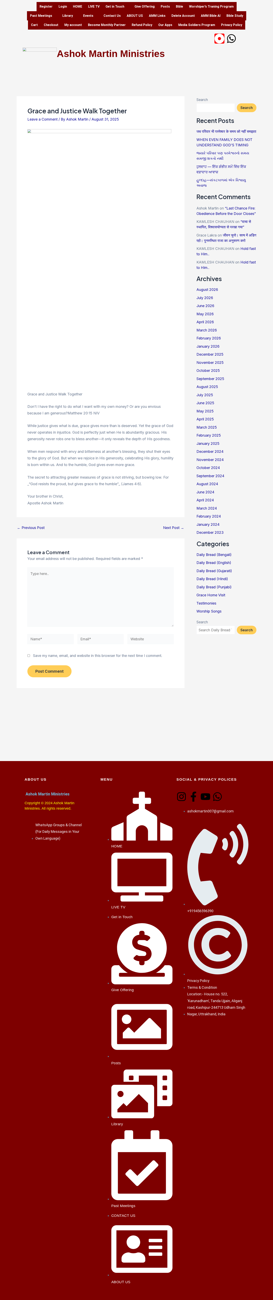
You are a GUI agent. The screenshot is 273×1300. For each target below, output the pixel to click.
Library (67, 16)
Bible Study (234, 16)
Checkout (51, 25)
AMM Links (157, 16)
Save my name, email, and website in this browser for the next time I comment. (97, 655)
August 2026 (207, 289)
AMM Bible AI (210, 16)
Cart (34, 25)
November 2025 (210, 362)
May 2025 (205, 411)
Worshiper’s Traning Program (211, 6)
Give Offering (145, 6)
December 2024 (209, 451)
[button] (117, 6)
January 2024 (207, 524)
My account (73, 25)
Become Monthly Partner (107, 25)
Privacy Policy (231, 25)
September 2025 (210, 379)
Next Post (173, 528)
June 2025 (205, 403)
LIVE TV (94, 6)
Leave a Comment (42, 119)
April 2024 (205, 500)
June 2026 (205, 306)
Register (46, 6)
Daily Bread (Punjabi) (214, 587)
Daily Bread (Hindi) (212, 579)
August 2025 (207, 387)
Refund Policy (142, 25)
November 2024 (210, 460)
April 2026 (205, 322)
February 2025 (208, 435)
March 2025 (206, 427)
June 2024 (205, 492)
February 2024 (208, 516)
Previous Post (31, 528)
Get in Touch (115, 6)
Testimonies (206, 603)
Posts (165, 6)
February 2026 (208, 338)
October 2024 (208, 468)
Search (202, 100)
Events (88, 16)
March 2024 (206, 508)
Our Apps (165, 25)
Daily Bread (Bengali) (214, 555)
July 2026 (204, 298)
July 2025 (204, 395)
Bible (179, 6)
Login (63, 6)
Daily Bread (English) (213, 563)
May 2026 (205, 314)
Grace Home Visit (210, 595)
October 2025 (208, 370)
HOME (77, 6)
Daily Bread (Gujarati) (214, 571)
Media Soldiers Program (196, 25)
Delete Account (183, 16)
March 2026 (206, 330)
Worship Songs (208, 611)
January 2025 (207, 443)
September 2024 (210, 476)
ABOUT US (135, 16)
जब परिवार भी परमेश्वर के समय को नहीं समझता (226, 131)
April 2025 (205, 419)
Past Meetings (41, 16)
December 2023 (210, 532)
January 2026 (207, 346)
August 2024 (207, 484)
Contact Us (112, 16)
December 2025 (209, 354)
